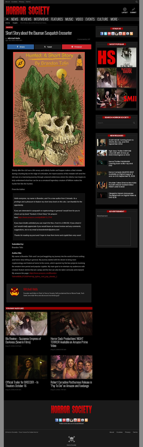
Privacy (21, 2)
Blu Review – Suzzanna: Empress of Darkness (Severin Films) (23, 340)
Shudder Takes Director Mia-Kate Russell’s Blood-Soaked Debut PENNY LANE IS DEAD (122, 185)
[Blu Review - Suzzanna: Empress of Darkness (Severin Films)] (106, 78)
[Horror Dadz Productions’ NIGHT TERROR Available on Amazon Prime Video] (71, 323)
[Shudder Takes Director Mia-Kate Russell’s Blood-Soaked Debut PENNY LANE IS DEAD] (102, 185)
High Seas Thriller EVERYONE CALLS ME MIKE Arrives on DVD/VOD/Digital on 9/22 (120, 153)
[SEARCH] (137, 2)
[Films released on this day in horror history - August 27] (126, 58)
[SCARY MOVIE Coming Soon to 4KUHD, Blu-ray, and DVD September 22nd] (102, 142)
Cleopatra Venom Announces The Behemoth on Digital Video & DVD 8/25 (122, 195)
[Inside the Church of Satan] (106, 58)
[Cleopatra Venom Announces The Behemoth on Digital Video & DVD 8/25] (102, 195)
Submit (133, 12)
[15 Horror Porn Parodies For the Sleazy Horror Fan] (106, 99)
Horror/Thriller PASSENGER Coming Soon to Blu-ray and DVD (121, 163)
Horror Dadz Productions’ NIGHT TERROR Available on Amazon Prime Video (69, 342)
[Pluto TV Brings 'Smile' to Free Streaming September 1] (126, 99)
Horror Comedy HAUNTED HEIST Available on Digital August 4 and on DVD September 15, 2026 (122, 174)
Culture (102, 19)
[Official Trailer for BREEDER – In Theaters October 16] (26, 367)
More (114, 19)
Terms (28, 2)
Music (69, 19)
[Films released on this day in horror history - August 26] (126, 78)
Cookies (14, 2)
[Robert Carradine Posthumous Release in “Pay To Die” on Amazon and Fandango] (71, 367)
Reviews (26, 19)
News (14, 19)
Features (57, 19)
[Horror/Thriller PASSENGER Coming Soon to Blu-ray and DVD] (102, 163)
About (7, 2)
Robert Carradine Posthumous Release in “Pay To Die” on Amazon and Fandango (71, 384)
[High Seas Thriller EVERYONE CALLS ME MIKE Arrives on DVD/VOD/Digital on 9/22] (102, 153)
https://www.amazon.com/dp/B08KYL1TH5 (35, 217)
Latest (125, 12)
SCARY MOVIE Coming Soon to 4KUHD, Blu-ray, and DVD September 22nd (121, 142)
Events (90, 19)
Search (134, 123)
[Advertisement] (114, 232)
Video (79, 19)
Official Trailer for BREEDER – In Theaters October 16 (21, 384)
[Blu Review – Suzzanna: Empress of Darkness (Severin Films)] (26, 323)
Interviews (41, 19)
